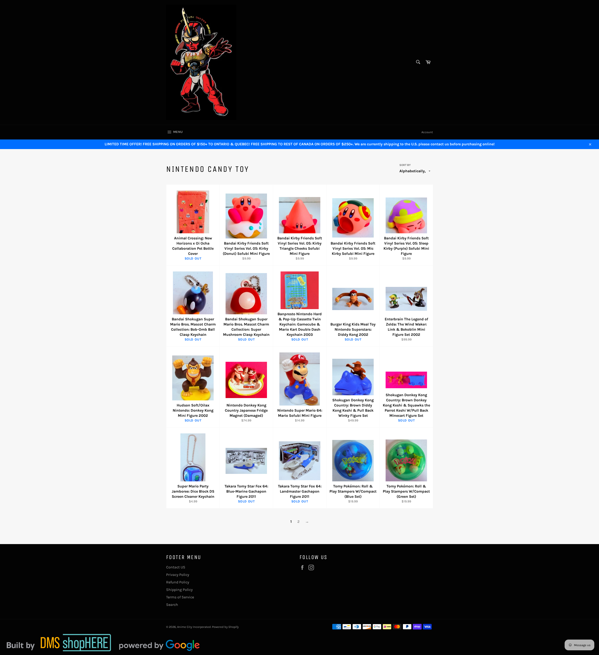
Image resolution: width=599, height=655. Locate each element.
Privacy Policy (177, 574)
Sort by (405, 165)
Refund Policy (177, 582)
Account (427, 132)
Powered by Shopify (225, 627)
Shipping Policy (179, 589)
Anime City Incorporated (194, 627)
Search (172, 604)
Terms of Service (180, 597)
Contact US (175, 567)
